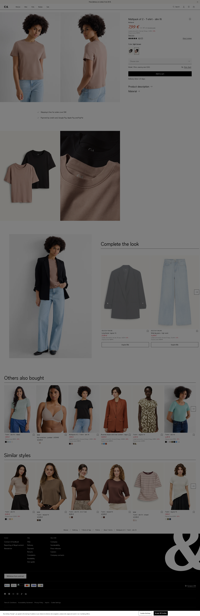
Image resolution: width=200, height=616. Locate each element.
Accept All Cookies (161, 613)
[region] (100, 613)
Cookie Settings (145, 613)
